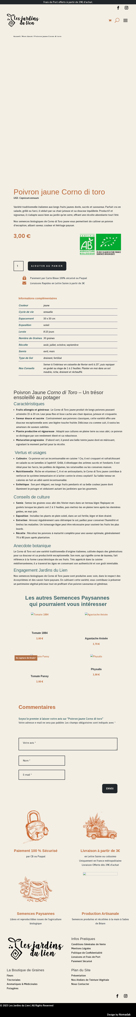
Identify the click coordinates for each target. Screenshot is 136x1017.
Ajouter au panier (47, 266)
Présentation (78, 975)
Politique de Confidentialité (86, 952)
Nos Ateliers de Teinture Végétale (90, 979)
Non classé (27, 36)
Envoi (109, 788)
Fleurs (10, 975)
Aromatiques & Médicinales (22, 984)
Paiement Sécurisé (81, 961)
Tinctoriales (13, 979)
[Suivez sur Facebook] (118, 7)
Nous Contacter (80, 984)
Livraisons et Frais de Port (85, 956)
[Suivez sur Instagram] (126, 7)
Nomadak (125, 1014)
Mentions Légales (81, 948)
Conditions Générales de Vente (88, 944)
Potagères (12, 988)
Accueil (17, 36)
